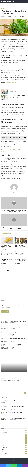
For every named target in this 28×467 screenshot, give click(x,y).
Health (3, 434)
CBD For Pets (4, 447)
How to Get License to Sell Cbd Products (13, 396)
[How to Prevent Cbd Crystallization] (4, 420)
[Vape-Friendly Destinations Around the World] (5, 334)
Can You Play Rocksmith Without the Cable (13, 371)
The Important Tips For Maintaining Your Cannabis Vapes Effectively (6, 261)
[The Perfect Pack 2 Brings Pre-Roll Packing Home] (7, 240)
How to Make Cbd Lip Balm (15, 400)
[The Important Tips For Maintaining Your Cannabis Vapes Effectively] (7, 254)
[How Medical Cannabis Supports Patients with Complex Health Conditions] (21, 254)
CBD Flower (4, 453)
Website (2, 300)
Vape (3, 436)
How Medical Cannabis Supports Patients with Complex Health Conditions (20, 261)
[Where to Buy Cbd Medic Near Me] (5, 323)
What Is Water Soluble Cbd (12, 82)
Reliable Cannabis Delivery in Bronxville (20, 246)
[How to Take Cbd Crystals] (5, 328)
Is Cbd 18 (11, 89)
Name (2, 291)
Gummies (4, 438)
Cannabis (4, 443)
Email (2, 295)
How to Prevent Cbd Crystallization (17, 418)
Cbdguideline (4, 432)
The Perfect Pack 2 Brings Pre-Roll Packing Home (7, 246)
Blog (3, 449)
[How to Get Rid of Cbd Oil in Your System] (4, 408)
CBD (6, 5)
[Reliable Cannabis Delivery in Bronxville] (21, 240)
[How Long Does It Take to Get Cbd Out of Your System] (4, 97)
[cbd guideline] (8, 1)
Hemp (3, 451)
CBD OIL (3, 445)
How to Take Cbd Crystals (16, 327)
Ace (3, 16)
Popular (14, 317)
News (3, 441)
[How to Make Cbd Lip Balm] (4, 402)
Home (3, 5)
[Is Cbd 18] (4, 91)
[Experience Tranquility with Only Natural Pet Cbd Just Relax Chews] (5, 340)
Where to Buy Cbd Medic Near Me (18, 321)
